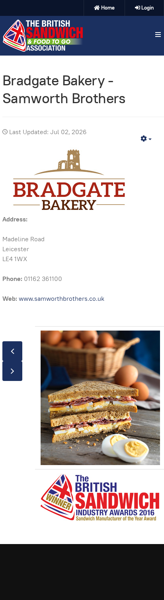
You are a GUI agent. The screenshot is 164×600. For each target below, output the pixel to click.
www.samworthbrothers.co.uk (61, 298)
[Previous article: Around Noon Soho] (12, 351)
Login (147, 7)
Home (108, 7)
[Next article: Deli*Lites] (12, 371)
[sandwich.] (42, 36)
